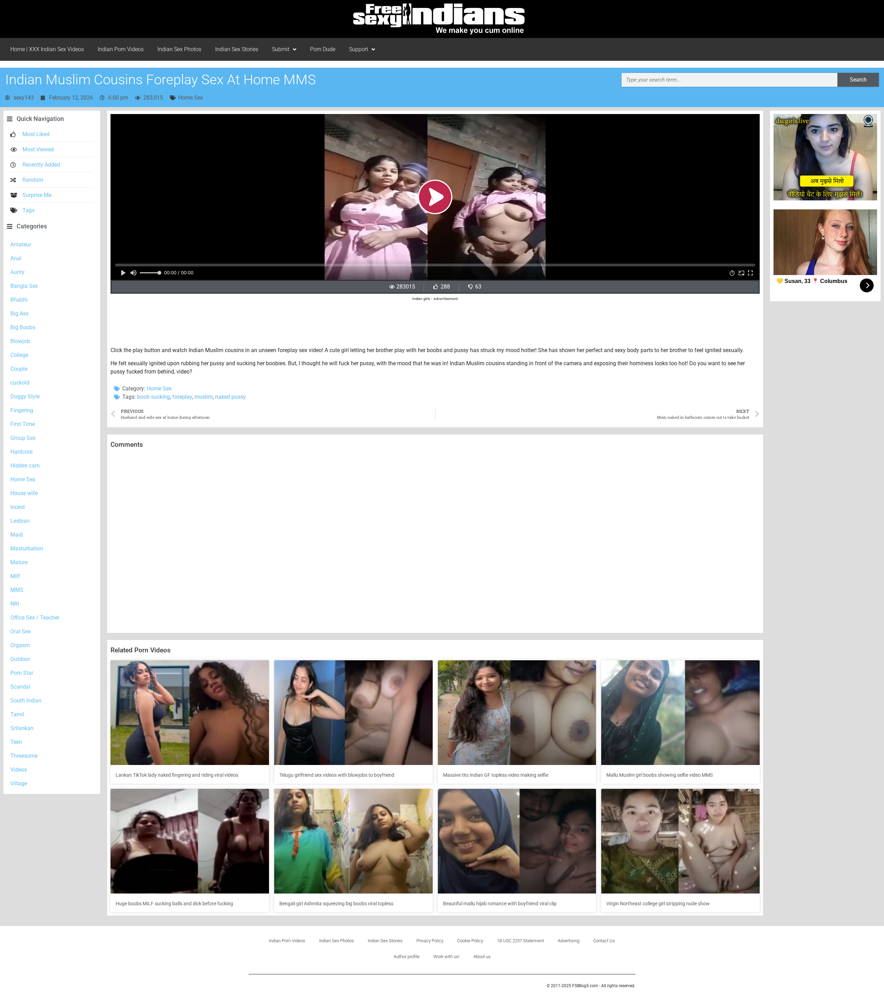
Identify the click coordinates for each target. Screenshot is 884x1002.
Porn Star (21, 673)
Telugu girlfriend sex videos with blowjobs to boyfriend (336, 775)
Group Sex (23, 438)
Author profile (407, 956)
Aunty (17, 272)
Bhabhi (19, 299)
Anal (15, 258)
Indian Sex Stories (236, 49)
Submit (280, 49)
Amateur (20, 244)
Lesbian (20, 521)
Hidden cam (25, 465)
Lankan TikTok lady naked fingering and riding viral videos (177, 775)
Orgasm (20, 645)
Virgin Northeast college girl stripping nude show (658, 903)
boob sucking (153, 397)
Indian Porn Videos (121, 49)
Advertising (568, 940)
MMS (16, 590)
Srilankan (21, 728)
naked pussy (230, 397)
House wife (24, 493)
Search (858, 79)
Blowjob (20, 341)
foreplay (182, 397)
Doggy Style (25, 396)
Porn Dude (322, 49)
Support (358, 49)
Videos (18, 769)
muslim (203, 397)
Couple (18, 369)
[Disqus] (435, 541)
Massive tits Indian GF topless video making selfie (495, 775)
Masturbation (26, 548)
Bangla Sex (24, 286)
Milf (15, 576)
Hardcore (21, 451)
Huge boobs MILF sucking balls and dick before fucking (174, 903)
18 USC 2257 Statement (520, 940)
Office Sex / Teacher (34, 617)
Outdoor (20, 659)
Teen (16, 742)
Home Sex (190, 97)
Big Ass (19, 313)
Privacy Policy (429, 940)
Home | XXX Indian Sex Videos (47, 49)
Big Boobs (22, 327)
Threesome (24, 756)
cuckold (19, 382)
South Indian (25, 700)
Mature (19, 562)
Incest (17, 507)
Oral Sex (20, 631)
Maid (16, 534)
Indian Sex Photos (179, 49)
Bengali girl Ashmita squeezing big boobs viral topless (336, 903)
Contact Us (604, 940)
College (19, 355)
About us (482, 956)
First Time (22, 424)
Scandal (20, 686)
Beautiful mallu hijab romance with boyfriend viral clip (500, 903)
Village (18, 783)
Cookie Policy (470, 940)
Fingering (21, 410)
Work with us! (446, 956)
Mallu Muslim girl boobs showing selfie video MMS (659, 775)
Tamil (17, 714)
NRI (14, 604)
